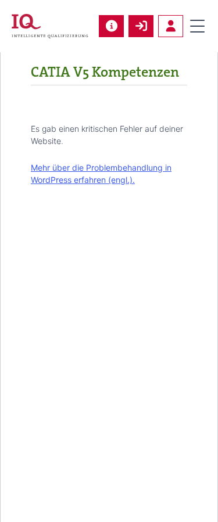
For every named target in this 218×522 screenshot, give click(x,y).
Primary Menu (197, 26)
